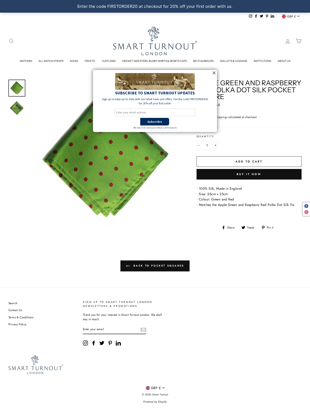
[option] (105, 157)
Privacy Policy (17, 324)
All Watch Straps (50, 61)
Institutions (262, 61)
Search (12, 303)
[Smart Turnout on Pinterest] (110, 343)
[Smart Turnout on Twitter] (101, 343)
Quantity (205, 136)
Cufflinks (109, 61)
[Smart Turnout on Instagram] (85, 343)
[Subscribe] (143, 329)
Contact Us (15, 310)
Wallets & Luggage (233, 61)
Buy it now (249, 174)
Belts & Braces (203, 61)
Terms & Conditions (20, 317)
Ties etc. (90, 61)
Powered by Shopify (155, 402)
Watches (26, 61)
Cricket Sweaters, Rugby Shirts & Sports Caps (154, 61)
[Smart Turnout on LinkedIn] (118, 343)
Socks (74, 61)
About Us (284, 61)
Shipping (221, 117)
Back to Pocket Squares (158, 266)
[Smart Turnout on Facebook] (93, 343)
